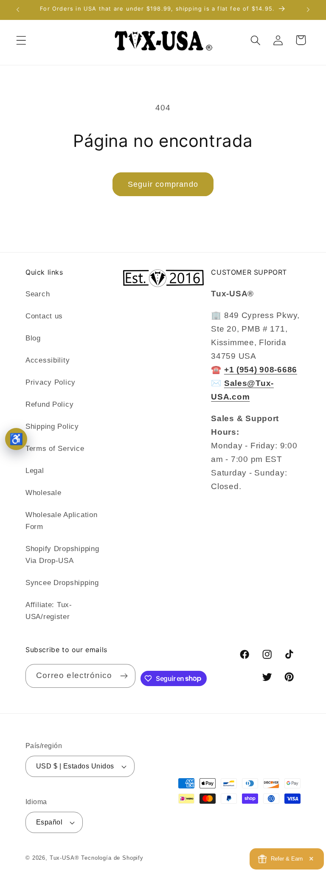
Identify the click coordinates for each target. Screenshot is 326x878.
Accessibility (47, 360)
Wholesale (43, 493)
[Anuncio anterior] (17, 9)
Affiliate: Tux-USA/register (48, 611)
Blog (33, 338)
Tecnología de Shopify (112, 858)
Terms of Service (54, 449)
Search (37, 294)
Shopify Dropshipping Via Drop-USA (62, 555)
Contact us (44, 316)
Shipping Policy (52, 426)
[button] (21, 40)
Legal (34, 471)
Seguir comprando (163, 184)
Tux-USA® (64, 858)
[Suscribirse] (124, 676)
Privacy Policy (50, 382)
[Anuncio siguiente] (308, 9)
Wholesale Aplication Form (61, 521)
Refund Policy (49, 404)
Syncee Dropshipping (62, 583)
